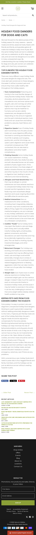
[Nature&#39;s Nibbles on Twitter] (27, 517)
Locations (18, 464)
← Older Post (6, 392)
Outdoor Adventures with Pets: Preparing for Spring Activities (16, 424)
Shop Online (18, 450)
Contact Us (18, 466)
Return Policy (17, 513)
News (10, 20)
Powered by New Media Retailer (17, 524)
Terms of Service (22, 511)
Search (9, 509)
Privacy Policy (11, 511)
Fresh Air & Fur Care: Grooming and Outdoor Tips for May (17, 418)
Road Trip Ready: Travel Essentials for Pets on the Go (17, 412)
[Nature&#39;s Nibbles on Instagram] (33, 517)
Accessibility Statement (20, 509)
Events (18, 455)
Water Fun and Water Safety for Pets (13, 408)
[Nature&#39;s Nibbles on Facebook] (30, 517)
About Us (18, 461)
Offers (18, 453)
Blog (18, 458)
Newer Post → (29, 392)
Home (3, 20)
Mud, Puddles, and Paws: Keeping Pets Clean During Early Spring (15, 429)
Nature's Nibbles (19, 522)
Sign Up (18, 503)
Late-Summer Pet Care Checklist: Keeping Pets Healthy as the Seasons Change (16, 403)
